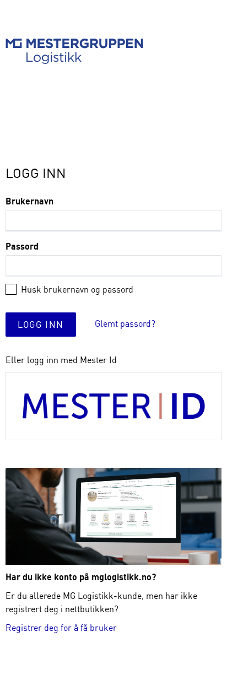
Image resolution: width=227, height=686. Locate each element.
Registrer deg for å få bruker (61, 627)
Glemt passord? (125, 323)
